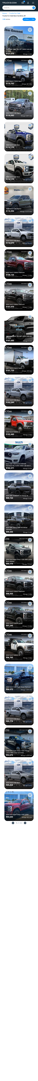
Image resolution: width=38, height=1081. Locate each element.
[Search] (33, 8)
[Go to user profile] (28, 2)
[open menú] (33, 2)
